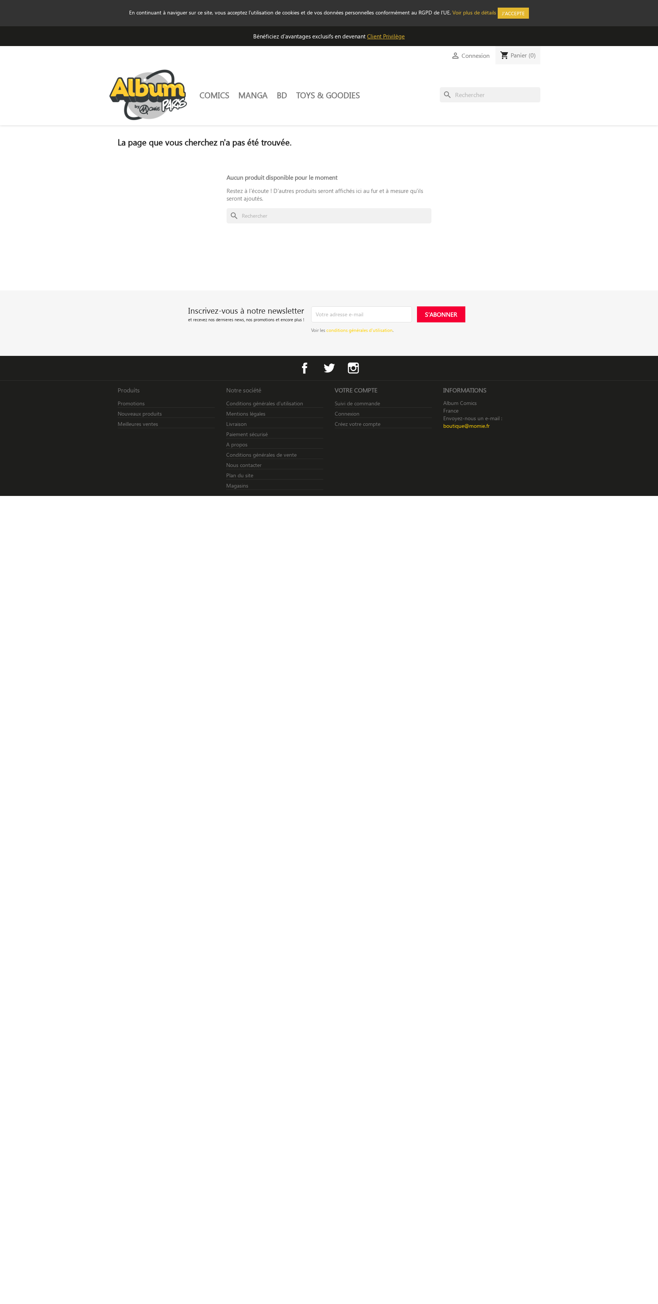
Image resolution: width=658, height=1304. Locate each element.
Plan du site (239, 475)
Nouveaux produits (140, 413)
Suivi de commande (357, 403)
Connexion (347, 413)
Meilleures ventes (138, 423)
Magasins (237, 485)
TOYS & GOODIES (328, 94)
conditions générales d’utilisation (359, 330)
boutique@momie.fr (466, 425)
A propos (237, 444)
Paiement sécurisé (247, 434)
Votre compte (356, 390)
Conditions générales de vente (261, 454)
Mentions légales (245, 413)
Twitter (329, 368)
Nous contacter (244, 465)
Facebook (304, 368)
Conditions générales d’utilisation (264, 403)
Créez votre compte (357, 423)
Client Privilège (386, 36)
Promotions (131, 403)
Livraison (236, 423)
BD (282, 94)
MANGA (253, 94)
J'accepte (513, 13)
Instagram (353, 368)
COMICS (214, 94)
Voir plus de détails (474, 12)
